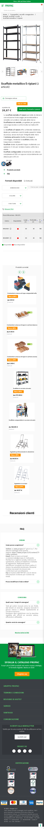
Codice (7, 221)
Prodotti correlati (13, 170)
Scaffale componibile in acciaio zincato (22, 420)
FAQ (8, 174)
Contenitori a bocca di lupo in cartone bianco (22, 325)
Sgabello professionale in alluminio (22, 452)
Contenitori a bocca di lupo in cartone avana (22, 356)
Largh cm (25, 221)
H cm (40, 221)
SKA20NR (6, 238)
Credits (23, 821)
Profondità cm (33, 221)
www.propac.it (19, 549)
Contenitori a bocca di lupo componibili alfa (22, 293)
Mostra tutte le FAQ (22, 633)
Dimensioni (14, 188)
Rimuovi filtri (9, 209)
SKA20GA (6, 228)
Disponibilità (17, 221)
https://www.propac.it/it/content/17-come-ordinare (23, 553)
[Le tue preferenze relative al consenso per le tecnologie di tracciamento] (40, 825)
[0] (41, 6)
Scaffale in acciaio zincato (22, 388)
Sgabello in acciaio (20, 483)
